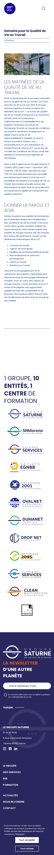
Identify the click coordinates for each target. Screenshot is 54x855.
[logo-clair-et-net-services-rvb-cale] (27, 570)
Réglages (20, 834)
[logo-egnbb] (27, 463)
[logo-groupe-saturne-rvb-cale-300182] (27, 410)
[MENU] (10, 8)
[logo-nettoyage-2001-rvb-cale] (27, 481)
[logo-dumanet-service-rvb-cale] (27, 516)
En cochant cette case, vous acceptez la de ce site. (29, 697)
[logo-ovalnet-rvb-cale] (27, 498)
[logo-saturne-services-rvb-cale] (27, 445)
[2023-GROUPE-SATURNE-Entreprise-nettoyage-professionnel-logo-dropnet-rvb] (27, 534)
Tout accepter (27, 840)
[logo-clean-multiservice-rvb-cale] (27, 587)
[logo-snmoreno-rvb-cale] (27, 427)
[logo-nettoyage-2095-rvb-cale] (27, 552)
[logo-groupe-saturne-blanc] (27, 646)
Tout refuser (27, 848)
